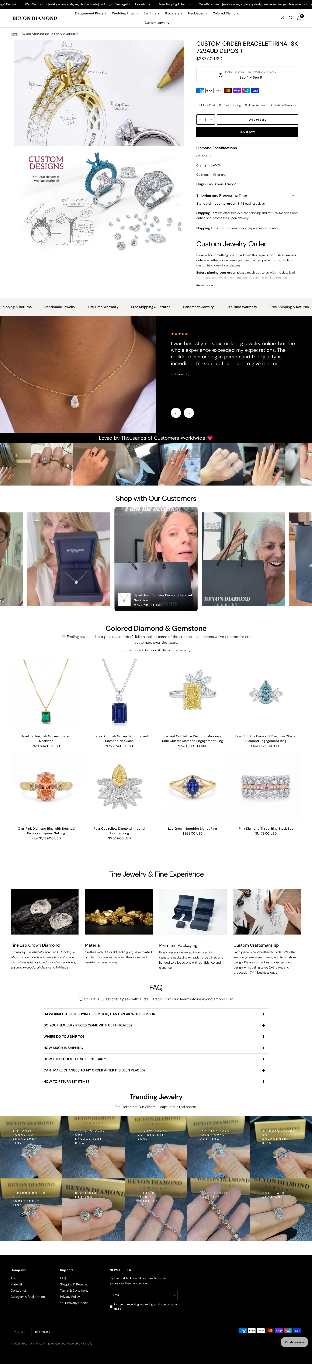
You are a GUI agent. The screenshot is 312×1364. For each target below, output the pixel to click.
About (15, 1278)
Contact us (19, 1290)
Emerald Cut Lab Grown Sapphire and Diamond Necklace (119, 738)
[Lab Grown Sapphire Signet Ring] (192, 786)
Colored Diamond (226, 13)
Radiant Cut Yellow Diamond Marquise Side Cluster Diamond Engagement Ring (192, 738)
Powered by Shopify (79, 1343)
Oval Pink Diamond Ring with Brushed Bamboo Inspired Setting (46, 831)
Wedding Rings (123, 13)
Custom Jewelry (157, 23)
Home (14, 33)
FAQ (63, 1278)
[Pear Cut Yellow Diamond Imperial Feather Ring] (119, 786)
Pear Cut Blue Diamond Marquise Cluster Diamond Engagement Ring (266, 738)
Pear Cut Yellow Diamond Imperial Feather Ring (119, 831)
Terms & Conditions (74, 1290)
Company (18, 1269)
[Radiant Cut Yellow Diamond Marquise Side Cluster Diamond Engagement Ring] (192, 694)
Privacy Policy (70, 1297)
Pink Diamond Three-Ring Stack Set (266, 828)
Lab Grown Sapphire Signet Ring (192, 828)
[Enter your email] (173, 1295)
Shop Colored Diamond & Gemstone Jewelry (156, 650)
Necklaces (196, 13)
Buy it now (247, 132)
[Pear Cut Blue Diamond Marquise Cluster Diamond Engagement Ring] (265, 694)
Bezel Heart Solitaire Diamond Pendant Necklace (163, 597)
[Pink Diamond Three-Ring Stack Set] (265, 786)
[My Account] (283, 18)
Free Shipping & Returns (108, 4)
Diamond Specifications (216, 148)
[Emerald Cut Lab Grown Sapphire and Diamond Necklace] (119, 694)
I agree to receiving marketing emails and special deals (146, 1307)
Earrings (150, 13)
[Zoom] (175, 49)
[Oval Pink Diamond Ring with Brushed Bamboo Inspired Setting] (46, 786)
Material (16, 1284)
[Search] (291, 18)
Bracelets (172, 13)
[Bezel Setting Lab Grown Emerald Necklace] (46, 694)
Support (67, 1269)
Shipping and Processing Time (221, 195)
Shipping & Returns (73, 1284)
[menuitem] (90, 13)
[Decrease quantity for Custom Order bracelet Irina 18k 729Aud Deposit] (200, 119)
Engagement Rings (89, 13)
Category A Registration (28, 1297)
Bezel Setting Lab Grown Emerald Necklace (46, 738)
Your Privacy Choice (74, 1303)
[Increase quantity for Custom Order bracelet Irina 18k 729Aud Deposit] (211, 119)
